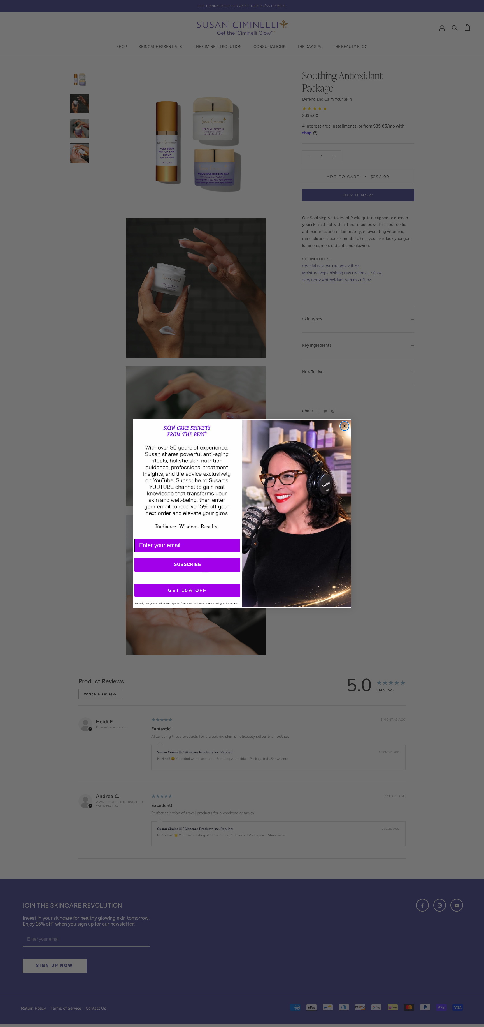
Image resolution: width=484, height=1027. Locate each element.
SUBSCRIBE (187, 564)
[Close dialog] (344, 426)
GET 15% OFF (187, 590)
